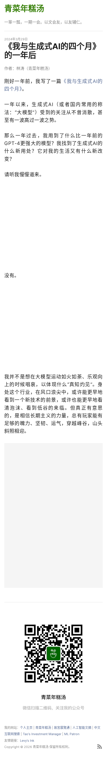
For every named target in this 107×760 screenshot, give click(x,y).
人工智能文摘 (81, 728)
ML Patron (71, 734)
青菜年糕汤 (24, 8)
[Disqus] (53, 514)
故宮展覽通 (62, 728)
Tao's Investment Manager (42, 734)
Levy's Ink (27, 741)
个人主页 (26, 728)
